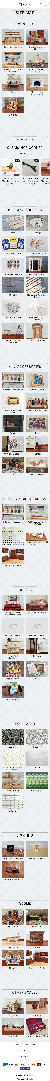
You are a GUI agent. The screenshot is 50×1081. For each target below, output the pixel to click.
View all (25, 153)
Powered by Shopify (25, 1079)
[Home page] (25, 4)
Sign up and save (24, 1045)
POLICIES (24, 1051)
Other (24, 1057)
